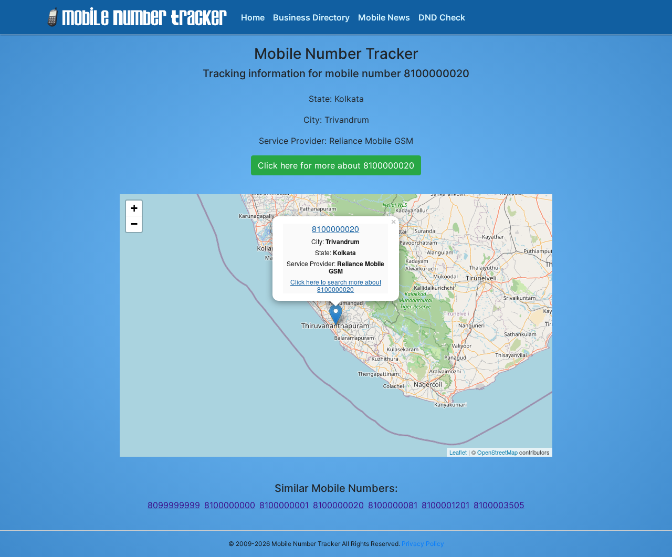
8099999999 (174, 505)
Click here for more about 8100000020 (336, 165)
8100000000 (229, 505)
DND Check (441, 17)
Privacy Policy (423, 544)
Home (253, 17)
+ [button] (134, 208)
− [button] (134, 223)
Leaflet (458, 452)
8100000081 (392, 505)
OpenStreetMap (497, 452)
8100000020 (335, 229)
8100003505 (499, 505)
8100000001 (284, 505)
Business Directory (311, 17)
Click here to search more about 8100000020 (335, 285)
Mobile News (384, 17)
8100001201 (445, 505)
